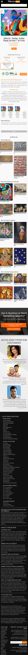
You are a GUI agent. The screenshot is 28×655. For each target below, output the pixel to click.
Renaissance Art (6, 436)
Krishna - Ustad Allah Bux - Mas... (19, 244)
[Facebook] (22, 645)
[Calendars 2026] (10, 529)
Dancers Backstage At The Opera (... (5, 216)
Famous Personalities (8, 477)
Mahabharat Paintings (8, 465)
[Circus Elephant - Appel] (6, 191)
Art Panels (5, 443)
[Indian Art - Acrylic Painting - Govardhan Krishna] (20, 278)
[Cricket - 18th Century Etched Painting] (20, 188)
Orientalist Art (6, 431)
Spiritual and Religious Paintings (17, 124)
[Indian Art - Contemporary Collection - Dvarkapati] (20, 292)
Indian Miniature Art (7, 427)
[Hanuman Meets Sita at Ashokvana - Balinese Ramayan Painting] (6, 230)
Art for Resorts (6, 495)
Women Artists (6, 464)
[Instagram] (24, 645)
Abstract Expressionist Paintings (10, 438)
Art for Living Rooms (7, 487)
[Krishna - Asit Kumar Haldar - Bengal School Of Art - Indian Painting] (6, 257)
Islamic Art (5, 424)
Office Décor (6, 503)
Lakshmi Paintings (7, 451)
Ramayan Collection (7, 473)
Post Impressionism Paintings (9, 434)
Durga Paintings (6, 480)
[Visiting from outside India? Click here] (8, 511)
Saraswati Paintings (7, 453)
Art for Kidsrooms (7, 491)
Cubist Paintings (6, 420)
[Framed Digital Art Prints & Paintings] (23, 566)
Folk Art (5, 430)
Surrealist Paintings (7, 437)
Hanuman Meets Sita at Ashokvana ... (4, 239)
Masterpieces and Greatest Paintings (11, 467)
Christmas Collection (7, 471)
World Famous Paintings (8, 463)
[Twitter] (20, 645)
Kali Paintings (6, 481)
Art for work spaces (7, 498)
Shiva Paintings (6, 447)
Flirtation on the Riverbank (5, 283)
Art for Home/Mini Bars (8, 493)
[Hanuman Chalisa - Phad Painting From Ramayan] (20, 165)
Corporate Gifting (7, 504)
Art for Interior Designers (8, 505)
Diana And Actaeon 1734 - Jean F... (20, 214)
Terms (2, 638)
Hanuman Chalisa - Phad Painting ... (18, 177)
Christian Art (6, 460)
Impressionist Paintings (8, 423)
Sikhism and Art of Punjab (9, 478)
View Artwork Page (13, 45)
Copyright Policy (4, 640)
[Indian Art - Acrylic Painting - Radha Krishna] (6, 292)
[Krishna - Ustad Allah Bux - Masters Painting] (20, 232)
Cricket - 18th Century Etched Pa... (20, 195)
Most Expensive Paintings (8, 468)
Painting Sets (6, 474)
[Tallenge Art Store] (14, 1)
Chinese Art (5, 461)
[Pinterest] (26, 645)
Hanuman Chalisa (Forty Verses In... (6, 151)
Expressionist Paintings (8, 421)
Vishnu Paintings (6, 448)
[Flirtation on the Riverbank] (6, 277)
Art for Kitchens (6, 490)
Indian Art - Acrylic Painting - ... (20, 284)
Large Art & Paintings (8, 475)
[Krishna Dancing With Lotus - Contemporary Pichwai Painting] (20, 256)
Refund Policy (4, 637)
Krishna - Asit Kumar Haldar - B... (5, 267)
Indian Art (14, 122)
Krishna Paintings (22, 122)
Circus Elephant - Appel (4, 201)
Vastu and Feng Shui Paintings (10, 483)
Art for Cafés (6, 497)
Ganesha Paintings (7, 450)
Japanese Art (6, 457)
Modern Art (5, 428)
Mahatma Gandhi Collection (9, 454)
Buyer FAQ (3, 634)
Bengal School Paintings (8, 458)
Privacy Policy (4, 641)
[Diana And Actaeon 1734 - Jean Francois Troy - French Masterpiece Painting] (20, 208)
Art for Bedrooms (7, 488)
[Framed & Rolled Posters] (16, 543)
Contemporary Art (6, 122)
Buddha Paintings (7, 446)
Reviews (3, 635)
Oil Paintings (5, 124)
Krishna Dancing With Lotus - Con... (19, 266)
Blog (2, 648)
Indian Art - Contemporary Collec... (19, 300)
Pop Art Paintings (7, 433)
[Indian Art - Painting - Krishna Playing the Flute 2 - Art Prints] (14, 22)
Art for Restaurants (7, 494)
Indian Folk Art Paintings (8, 470)
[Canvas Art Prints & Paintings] (18, 554)
